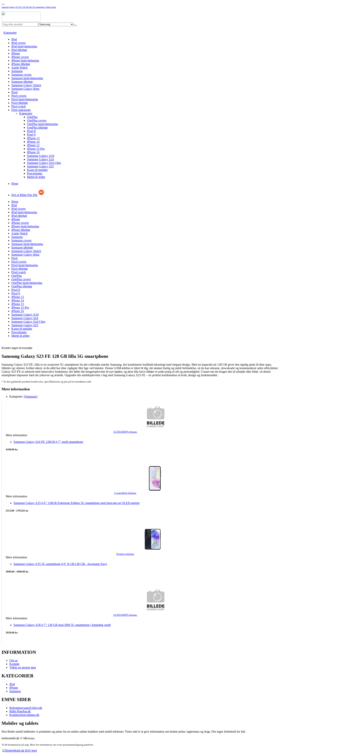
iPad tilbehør (19, 50)
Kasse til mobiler (37, 170)
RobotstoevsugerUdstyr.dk (25, 707)
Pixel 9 (31, 134)
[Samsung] (30, 396)
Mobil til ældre (36, 177)
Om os (13, 660)
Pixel (14, 92)
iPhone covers (20, 57)
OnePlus (32, 117)
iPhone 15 (33, 145)
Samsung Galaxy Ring (25, 88)
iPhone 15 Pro (36, 148)
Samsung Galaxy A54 (40, 155)
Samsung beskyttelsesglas (27, 78)
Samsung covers (21, 74)
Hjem (14, 183)
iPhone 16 (33, 152)
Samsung (17, 71)
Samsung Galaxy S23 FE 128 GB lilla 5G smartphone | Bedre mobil (29, 7)
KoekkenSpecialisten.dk (24, 715)
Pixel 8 (31, 131)
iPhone (15, 53)
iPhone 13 (33, 138)
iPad (14, 39)
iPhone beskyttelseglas (25, 60)
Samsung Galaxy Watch (26, 85)
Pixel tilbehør (19, 102)
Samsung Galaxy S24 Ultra (44, 162)
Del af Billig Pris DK (24, 195)
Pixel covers (18, 95)
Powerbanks (34, 173)
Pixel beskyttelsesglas (24, 99)
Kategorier (10, 32)
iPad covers (18, 43)
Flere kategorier (21, 110)
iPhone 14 (33, 141)
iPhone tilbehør (20, 64)
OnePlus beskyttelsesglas (42, 124)
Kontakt (14, 664)
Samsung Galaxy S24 (40, 159)
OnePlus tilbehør (37, 127)
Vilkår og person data (22, 667)
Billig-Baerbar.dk (20, 711)
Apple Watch (19, 67)
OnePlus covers (36, 120)
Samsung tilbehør (22, 81)
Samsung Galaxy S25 (40, 166)
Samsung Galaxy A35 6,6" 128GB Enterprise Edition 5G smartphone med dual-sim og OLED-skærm (76, 503)
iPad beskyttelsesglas (24, 46)
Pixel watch (18, 106)
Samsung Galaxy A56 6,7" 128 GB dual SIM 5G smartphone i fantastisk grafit (62, 625)
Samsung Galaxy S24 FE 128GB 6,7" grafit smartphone (48, 441)
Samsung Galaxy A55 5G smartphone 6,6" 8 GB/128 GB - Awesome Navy (60, 564)
